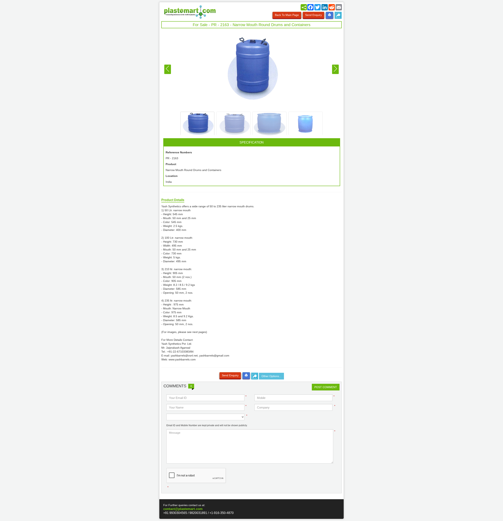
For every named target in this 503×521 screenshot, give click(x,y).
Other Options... (271, 376)
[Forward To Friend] (338, 15)
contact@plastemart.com (183, 509)
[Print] (329, 15)
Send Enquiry (313, 14)
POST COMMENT (325, 387)
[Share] (304, 7)
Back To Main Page (287, 14)
